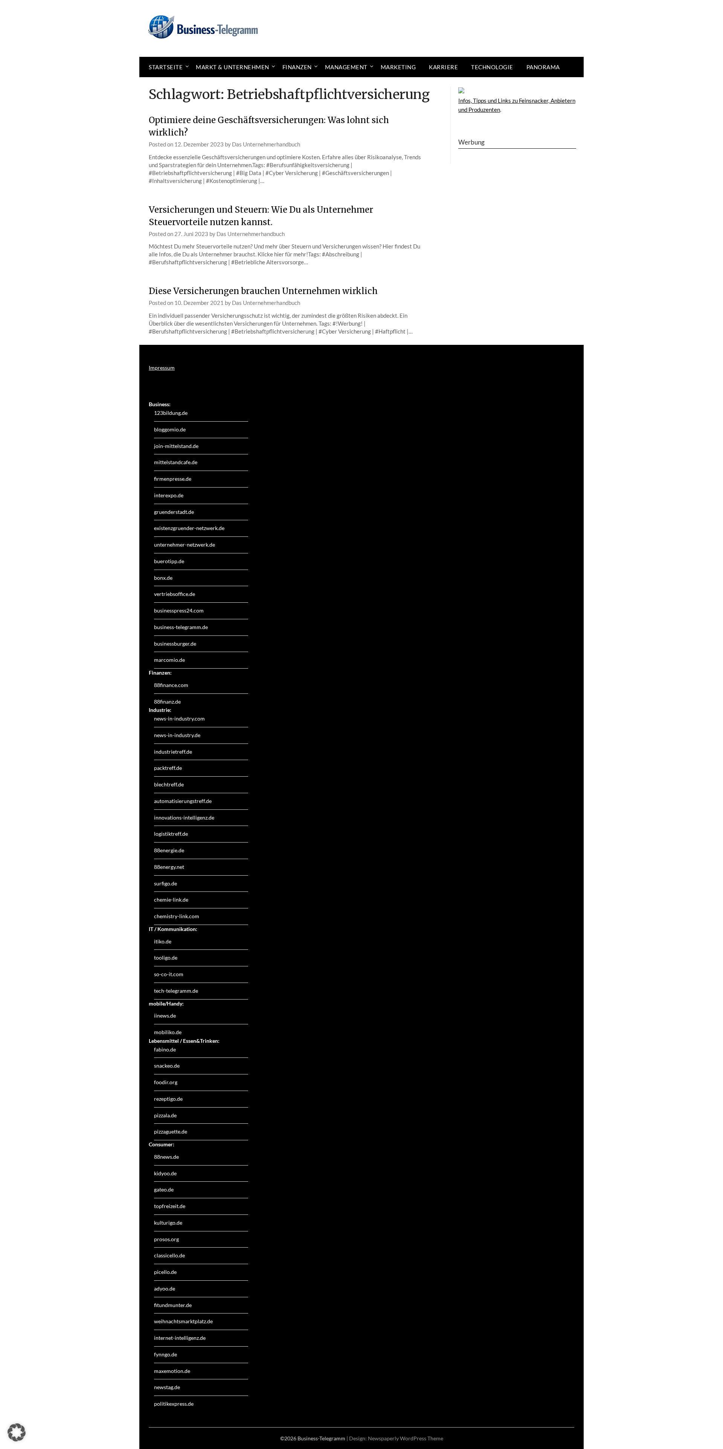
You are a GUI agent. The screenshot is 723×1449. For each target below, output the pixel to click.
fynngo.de (165, 1354)
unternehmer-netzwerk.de (184, 544)
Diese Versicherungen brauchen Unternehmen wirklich (263, 291)
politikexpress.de (174, 1403)
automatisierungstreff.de (183, 801)
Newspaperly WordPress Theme (405, 1438)
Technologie (492, 67)
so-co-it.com (168, 974)
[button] (16, 1432)
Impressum (162, 367)
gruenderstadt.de (174, 512)
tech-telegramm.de (176, 990)
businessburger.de (175, 643)
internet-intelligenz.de (180, 1338)
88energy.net (169, 867)
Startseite (166, 67)
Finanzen (297, 67)
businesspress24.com (179, 610)
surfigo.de (165, 883)
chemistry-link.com (176, 916)
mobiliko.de (168, 1032)
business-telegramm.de (181, 627)
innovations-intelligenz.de (184, 817)
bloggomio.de (170, 429)
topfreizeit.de (169, 1206)
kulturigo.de (168, 1222)
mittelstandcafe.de (175, 462)
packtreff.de (168, 768)
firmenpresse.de (172, 478)
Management (346, 67)
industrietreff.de (173, 751)
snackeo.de (167, 1065)
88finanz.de (167, 701)
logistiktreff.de (171, 833)
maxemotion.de (172, 1371)
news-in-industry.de (177, 735)
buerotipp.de (169, 561)
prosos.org (166, 1239)
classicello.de (169, 1255)
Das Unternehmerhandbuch (266, 144)
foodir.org (165, 1082)
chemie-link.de (171, 899)
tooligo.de (165, 957)
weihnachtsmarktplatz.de (183, 1321)
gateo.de (164, 1189)
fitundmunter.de (173, 1305)
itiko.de (162, 941)
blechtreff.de (169, 784)
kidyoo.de (165, 1173)
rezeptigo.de (168, 1099)
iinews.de (165, 1015)
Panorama (543, 67)
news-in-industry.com (179, 718)
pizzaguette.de (170, 1131)
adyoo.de (164, 1288)
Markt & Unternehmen (232, 67)
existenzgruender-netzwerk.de (189, 528)
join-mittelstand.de (176, 446)
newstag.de (167, 1387)
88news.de (166, 1156)
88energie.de (169, 850)
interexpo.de (168, 495)
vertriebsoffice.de (174, 594)
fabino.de (165, 1049)
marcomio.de (169, 660)
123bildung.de (171, 413)
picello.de (165, 1272)
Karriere (443, 67)
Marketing (398, 67)
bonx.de (163, 577)
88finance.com (171, 685)
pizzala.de (165, 1115)
